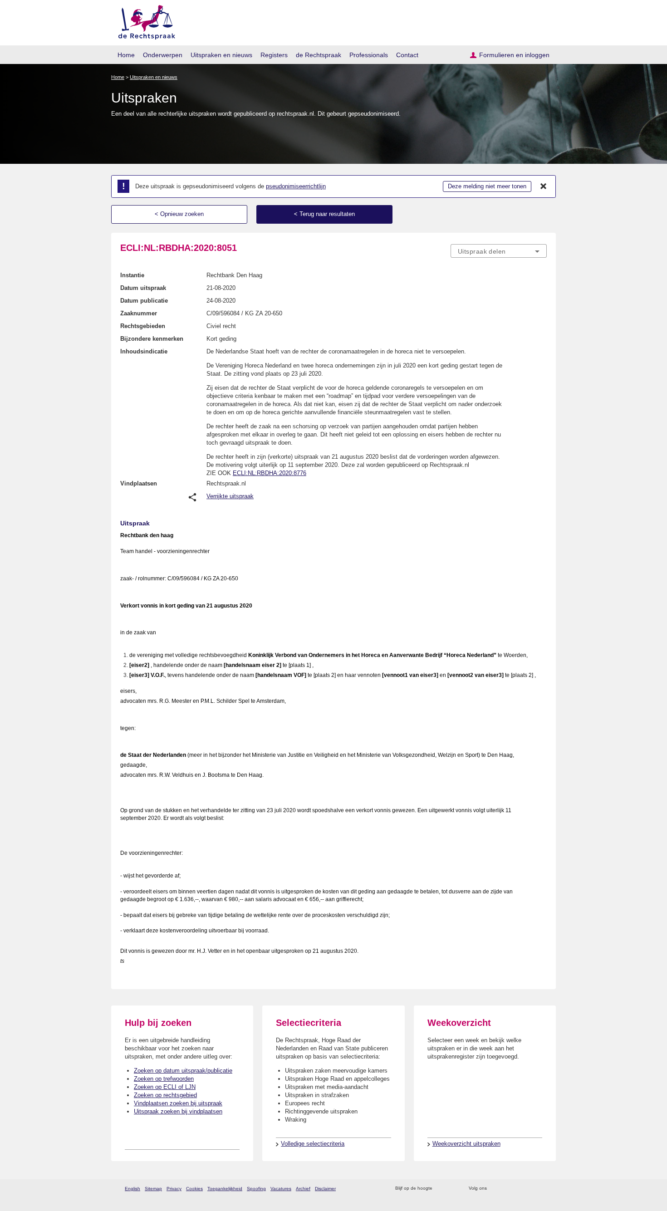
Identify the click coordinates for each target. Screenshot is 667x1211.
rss (441, 1188)
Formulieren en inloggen (514, 55)
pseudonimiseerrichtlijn (296, 186)
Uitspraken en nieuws (221, 55)
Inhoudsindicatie (143, 351)
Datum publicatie (144, 300)
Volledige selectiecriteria (312, 1143)
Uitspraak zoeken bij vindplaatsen (178, 1111)
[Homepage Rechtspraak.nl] (143, 20)
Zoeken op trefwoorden (164, 1078)
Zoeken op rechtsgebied (165, 1095)
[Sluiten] (544, 186)
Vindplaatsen (138, 483)
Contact (407, 55)
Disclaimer (325, 1188)
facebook (506, 1188)
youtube (542, 1188)
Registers (274, 55)
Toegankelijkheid (224, 1188)
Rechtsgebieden (142, 326)
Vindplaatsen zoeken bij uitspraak (178, 1103)
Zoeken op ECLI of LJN (165, 1087)
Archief (303, 1188)
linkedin (530, 1188)
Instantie (132, 275)
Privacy (174, 1188)
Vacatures (280, 1188)
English (132, 1188)
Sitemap (153, 1188)
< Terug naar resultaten (324, 214)
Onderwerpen (162, 55)
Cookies (194, 1188)
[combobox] (498, 250)
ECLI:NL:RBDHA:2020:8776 (269, 473)
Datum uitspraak (143, 287)
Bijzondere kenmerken (151, 338)
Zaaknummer (138, 313)
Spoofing (256, 1188)
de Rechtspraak (318, 55)
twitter (495, 1188)
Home (126, 55)
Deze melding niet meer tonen (487, 186)
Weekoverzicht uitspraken (466, 1143)
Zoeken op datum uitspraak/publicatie (183, 1070)
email (452, 1188)
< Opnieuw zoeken (179, 214)
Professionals (368, 55)
